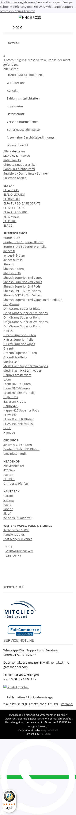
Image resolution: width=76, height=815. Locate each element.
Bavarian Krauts (14, 401)
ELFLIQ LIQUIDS (14, 194)
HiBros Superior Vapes (19, 344)
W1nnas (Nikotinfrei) (17, 518)
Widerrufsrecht (17, 145)
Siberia (8, 509)
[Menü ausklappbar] (8, 18)
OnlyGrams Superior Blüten (22, 309)
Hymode (9, 432)
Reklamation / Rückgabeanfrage (30, 697)
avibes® (9, 251)
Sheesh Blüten (13, 269)
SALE (9, 547)
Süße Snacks (12, 160)
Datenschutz (15, 114)
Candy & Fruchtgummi (19, 169)
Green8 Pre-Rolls (15, 357)
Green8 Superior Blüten (20, 353)
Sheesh (8, 264)
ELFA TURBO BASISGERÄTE (22, 203)
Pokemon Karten (15, 178)
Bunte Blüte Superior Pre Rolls (24, 247)
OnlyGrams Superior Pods (21, 326)
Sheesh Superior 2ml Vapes (22, 282)
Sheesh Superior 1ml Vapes (22, 278)
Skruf (7, 513)
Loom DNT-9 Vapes (16, 388)
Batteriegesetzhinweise (23, 130)
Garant (8, 496)
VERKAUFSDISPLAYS (19, 551)
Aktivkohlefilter (13, 466)
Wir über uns (16, 83)
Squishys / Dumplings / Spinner (25, 173)
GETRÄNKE (13, 556)
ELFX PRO (9, 221)
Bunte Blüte (11, 238)
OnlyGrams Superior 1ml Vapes (25, 313)
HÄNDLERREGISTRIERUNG (25, 75)
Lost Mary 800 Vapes (17, 539)
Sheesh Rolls (12, 273)
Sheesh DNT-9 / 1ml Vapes (22, 291)
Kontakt (12, 91)
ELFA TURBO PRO (15, 212)
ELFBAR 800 (11, 199)
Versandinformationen (23, 122)
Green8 (8, 348)
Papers (8, 475)
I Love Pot (10, 415)
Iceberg (8, 500)
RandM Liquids (14, 535)
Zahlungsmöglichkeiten (23, 98)
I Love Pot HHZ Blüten (18, 419)
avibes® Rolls (13, 260)
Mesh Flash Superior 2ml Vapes (25, 366)
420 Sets (9, 470)
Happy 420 (10, 406)
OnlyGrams (11, 304)
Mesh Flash (11, 362)
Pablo (7, 505)
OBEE (7, 428)
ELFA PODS (11, 190)
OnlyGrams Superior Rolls (21, 317)
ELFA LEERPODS (14, 208)
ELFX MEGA (11, 217)
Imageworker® (49, 730)
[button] (75, 18)
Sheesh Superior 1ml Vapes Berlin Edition (32, 300)
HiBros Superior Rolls (18, 340)
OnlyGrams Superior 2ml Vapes (25, 322)
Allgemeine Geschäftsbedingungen (31, 137)
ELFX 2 (7, 225)
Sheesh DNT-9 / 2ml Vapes (22, 295)
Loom (7, 379)
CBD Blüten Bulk (14, 454)
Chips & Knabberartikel (19, 165)
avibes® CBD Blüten (17, 445)
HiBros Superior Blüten (19, 335)
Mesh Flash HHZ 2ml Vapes (22, 370)
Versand (67, 704)
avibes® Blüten (14, 255)
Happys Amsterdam (17, 375)
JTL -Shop (45, 734)
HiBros (8, 331)
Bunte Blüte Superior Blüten (23, 242)
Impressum (15, 106)
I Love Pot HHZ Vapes (18, 424)
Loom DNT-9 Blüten (17, 384)
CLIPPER (9, 479)
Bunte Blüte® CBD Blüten (21, 449)
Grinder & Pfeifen (15, 483)
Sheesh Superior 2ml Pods (22, 286)
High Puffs (10, 397)
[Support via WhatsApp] (16, 687)
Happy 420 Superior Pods (21, 410)
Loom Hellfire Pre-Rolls (19, 393)
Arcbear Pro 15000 (16, 530)
